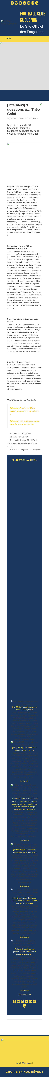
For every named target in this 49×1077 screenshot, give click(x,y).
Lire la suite (25, 782)
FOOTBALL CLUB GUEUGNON (32, 17)
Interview (13, 437)
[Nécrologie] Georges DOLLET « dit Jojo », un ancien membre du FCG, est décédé (22, 443)
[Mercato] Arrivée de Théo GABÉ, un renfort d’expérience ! (24, 411)
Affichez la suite (24, 995)
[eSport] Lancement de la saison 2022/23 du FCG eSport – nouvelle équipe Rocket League (24, 900)
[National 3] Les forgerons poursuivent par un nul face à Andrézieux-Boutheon (24, 951)
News (35, 118)
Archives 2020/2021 (24, 118)
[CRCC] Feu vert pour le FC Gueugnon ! (25, 450)
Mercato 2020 (23, 437)
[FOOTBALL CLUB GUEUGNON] (9, 22)
